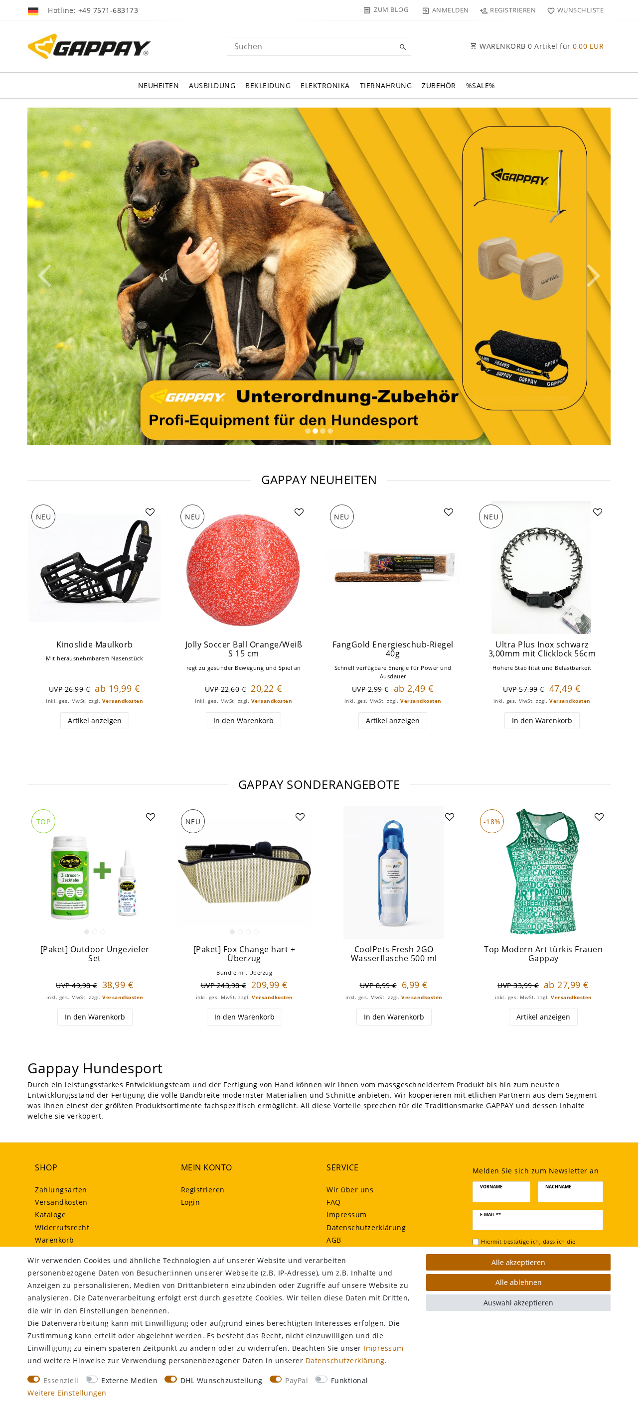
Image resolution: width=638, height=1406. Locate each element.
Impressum (346, 1214)
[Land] (34, 10)
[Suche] (401, 47)
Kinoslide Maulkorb (94, 644)
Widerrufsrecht (62, 1227)
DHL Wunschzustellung (221, 1380)
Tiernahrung (386, 85)
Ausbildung (212, 85)
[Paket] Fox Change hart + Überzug (244, 954)
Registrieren (203, 1189)
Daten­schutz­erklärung (366, 1227)
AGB (333, 1240)
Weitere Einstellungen (67, 1393)
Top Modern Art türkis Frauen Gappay (543, 954)
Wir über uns (349, 1189)
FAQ (333, 1202)
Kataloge (50, 1214)
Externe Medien (129, 1380)
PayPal (296, 1380)
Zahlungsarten (61, 1189)
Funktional (349, 1380)
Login (190, 1202)
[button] (71, 277)
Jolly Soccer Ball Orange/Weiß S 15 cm (244, 649)
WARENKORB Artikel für (541, 46)
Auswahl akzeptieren (518, 1302)
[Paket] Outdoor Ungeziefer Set (95, 954)
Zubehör (439, 85)
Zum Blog (391, 9)
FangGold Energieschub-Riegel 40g (393, 649)
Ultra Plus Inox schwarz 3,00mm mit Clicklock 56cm (542, 649)
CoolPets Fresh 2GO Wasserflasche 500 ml (394, 954)
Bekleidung (268, 85)
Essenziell (61, 1380)
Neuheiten (158, 85)
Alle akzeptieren (518, 1262)
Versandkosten (123, 701)
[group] (94, 567)
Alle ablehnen (518, 1282)
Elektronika (325, 85)
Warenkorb (54, 1240)
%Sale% (480, 85)
